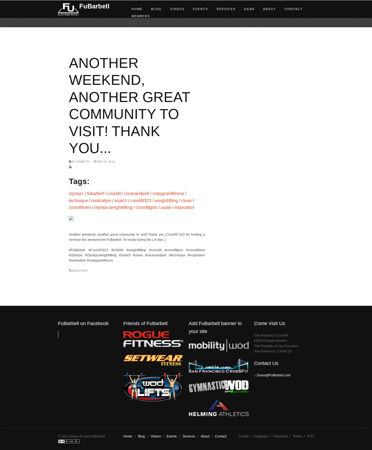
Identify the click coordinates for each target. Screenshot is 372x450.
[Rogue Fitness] (153, 346)
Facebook (280, 436)
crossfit (114, 193)
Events (200, 9)
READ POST (80, 270)
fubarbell (95, 193)
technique (78, 200)
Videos (177, 9)
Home (137, 9)
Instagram (261, 436)
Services (226, 9)
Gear (249, 9)
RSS (310, 436)
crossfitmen (80, 207)
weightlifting (166, 200)
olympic (76, 193)
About (269, 9)
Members (141, 16)
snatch (120, 200)
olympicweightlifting (113, 207)
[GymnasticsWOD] (219, 391)
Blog (156, 9)
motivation (101, 200)
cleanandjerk (136, 193)
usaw (166, 207)
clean (186, 200)
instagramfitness (168, 193)
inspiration (184, 207)
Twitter (297, 436)
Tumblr (243, 436)
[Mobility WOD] (219, 351)
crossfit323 (140, 200)
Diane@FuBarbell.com (274, 375)
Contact (294, 9)
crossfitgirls (146, 207)
